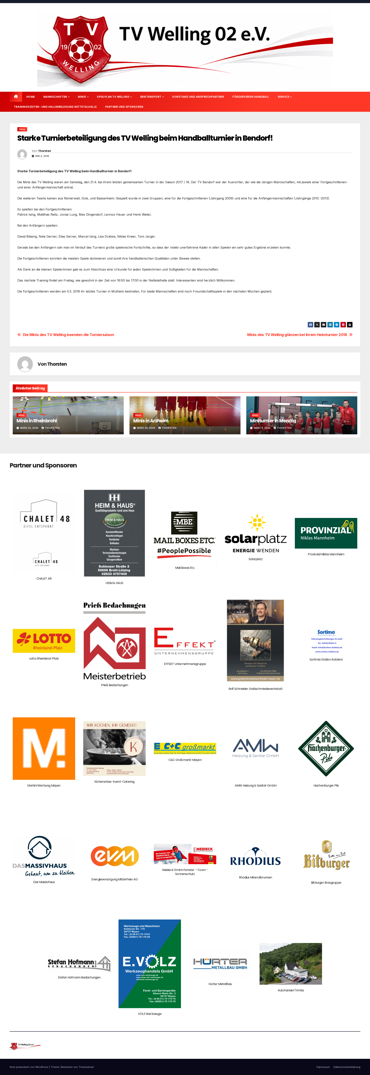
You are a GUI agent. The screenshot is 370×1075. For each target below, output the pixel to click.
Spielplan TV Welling (113, 97)
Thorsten (44, 151)
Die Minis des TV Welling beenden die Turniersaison (68, 335)
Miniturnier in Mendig (273, 421)
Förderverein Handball (250, 97)
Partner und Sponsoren (124, 107)
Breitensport (151, 97)
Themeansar (86, 1066)
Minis (82, 97)
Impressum (323, 1066)
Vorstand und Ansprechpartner (198, 97)
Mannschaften (55, 97)
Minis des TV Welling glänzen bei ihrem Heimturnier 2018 (297, 335)
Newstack (67, 1066)
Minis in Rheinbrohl (37, 421)
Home (30, 97)
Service (284, 97)
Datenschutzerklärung (347, 1066)
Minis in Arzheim (150, 421)
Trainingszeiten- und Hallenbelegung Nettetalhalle (55, 107)
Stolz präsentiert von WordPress (29, 1066)
